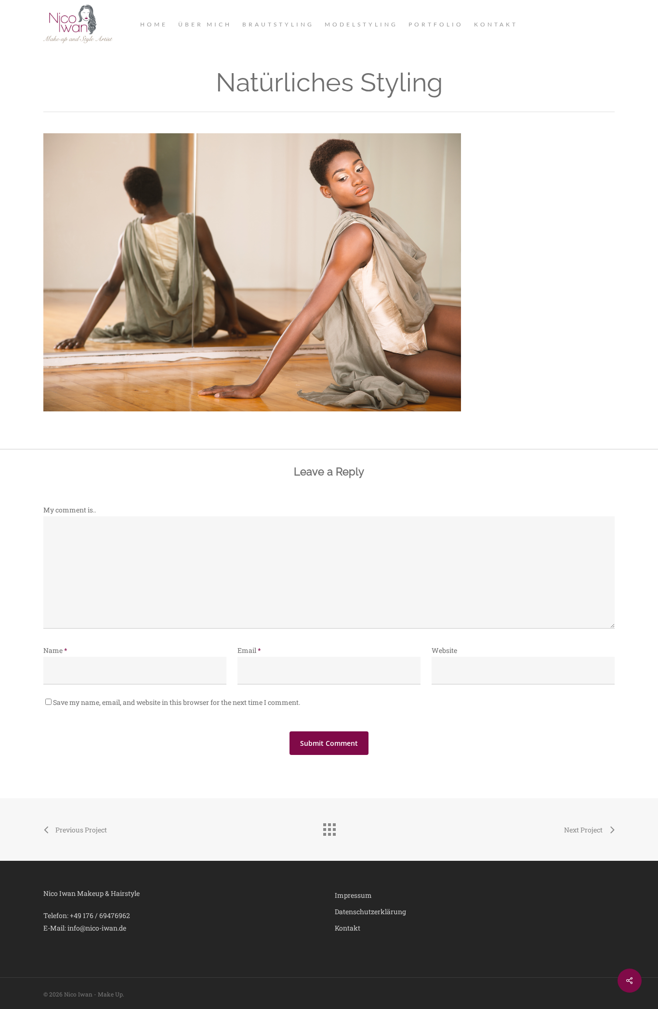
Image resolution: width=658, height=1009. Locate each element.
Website (444, 650)
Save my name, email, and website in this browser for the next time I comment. (176, 702)
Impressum (353, 895)
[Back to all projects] (329, 827)
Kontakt (347, 927)
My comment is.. (69, 509)
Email (249, 650)
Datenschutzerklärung (370, 911)
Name (55, 650)
